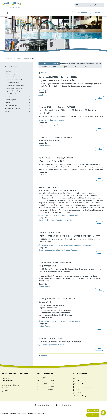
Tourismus (98, 13)
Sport (41, 95)
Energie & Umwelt (10, 94)
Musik (46, 220)
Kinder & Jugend (10, 100)
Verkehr (7, 111)
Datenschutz (12, 413)
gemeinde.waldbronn (44, 405)
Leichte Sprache (21, 413)
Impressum (5, 413)
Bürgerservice (81, 13)
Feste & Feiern (44, 145)
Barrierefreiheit (42, 413)
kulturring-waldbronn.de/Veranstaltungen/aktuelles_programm (66, 245)
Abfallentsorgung (82, 390)
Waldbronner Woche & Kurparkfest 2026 (14, 81)
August (55, 63)
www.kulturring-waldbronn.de (52, 120)
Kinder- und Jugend (46, 125)
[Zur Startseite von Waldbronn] (12, 5)
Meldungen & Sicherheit (12, 108)
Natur (63, 125)
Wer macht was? (82, 384)
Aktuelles (8, 71)
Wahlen (79, 378)
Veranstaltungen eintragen (16, 77)
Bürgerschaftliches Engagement (15, 91)
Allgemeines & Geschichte (13, 88)
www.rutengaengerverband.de (53, 345)
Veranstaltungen (11, 74)
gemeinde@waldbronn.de (12, 385)
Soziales (7, 102)
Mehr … (99, 98)
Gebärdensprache (31, 413)
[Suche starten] (77, 5)
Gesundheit (8, 97)
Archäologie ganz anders (15, 85)
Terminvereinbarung (83, 387)
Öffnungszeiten (82, 381)
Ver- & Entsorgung (11, 105)
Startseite (8, 58)
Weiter (44, 73)
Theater (52, 220)
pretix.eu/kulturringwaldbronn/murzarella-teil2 (59, 215)
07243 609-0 (8, 388)
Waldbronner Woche (64, 220)
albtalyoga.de (46, 90)
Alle (44, 63)
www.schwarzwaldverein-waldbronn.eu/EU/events (61, 321)
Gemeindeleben (17, 58)
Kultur (57, 125)
